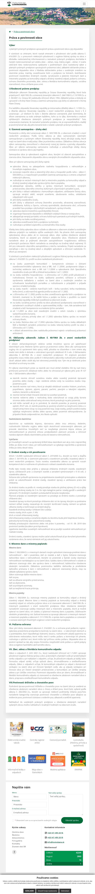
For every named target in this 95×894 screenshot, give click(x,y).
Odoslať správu (72, 820)
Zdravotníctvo (18, 838)
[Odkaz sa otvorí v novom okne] (14, 852)
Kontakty (16, 844)
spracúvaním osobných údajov (45, 820)
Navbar (11, 3)
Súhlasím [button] (29, 891)
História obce (18, 832)
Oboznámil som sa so (36, 820)
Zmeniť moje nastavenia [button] (47, 891)
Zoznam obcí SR (19, 847)
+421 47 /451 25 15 (55, 838)
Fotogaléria (17, 841)
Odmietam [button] (65, 891)
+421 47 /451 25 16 (55, 833)
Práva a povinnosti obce (24, 31)
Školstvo (16, 835)
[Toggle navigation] (84, 4)
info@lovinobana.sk (55, 842)
